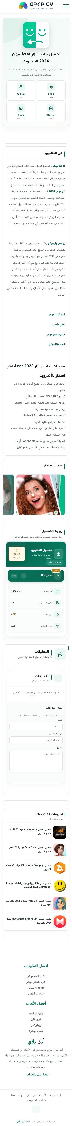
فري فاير (36, 1019)
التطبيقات (55, 1095)
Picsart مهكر (36, 987)
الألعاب (43, 1095)
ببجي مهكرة (36, 1030)
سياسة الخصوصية (36, 1100)
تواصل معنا (17, 1095)
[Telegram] (36, 1109)
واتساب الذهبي (36, 993)
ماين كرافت (36, 1013)
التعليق (60, 747)
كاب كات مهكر (36, 976)
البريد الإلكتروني (56, 733)
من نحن (31, 1095)
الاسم (60, 720)
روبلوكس (36, 1025)
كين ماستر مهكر (36, 981)
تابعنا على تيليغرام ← (36, 1074)
